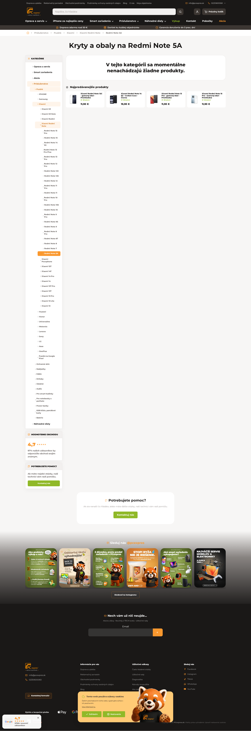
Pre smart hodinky (44, 394)
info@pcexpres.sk (37, 675)
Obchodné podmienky (75, 3)
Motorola (43, 326)
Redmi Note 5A (51, 253)
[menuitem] (36, 21)
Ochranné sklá (42, 364)
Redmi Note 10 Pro (50, 198)
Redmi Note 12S (51, 176)
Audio (39, 389)
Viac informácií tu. (88, 707)
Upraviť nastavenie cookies (215, 722)
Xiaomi (42, 104)
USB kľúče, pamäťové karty (46, 411)
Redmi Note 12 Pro (50, 165)
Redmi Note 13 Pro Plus (50, 151)
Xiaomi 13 (46, 306)
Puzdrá (39, 89)
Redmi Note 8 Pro (50, 232)
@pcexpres (135, 543)
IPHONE (42, 94)
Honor (42, 317)
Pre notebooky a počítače (43, 399)
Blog (125, 3)
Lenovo (42, 331)
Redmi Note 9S (51, 222)
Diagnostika (137, 679)
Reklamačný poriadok (53, 3)
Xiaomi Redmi (48, 119)
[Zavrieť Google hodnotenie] (38, 718)
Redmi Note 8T (51, 238)
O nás (131, 3)
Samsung (43, 99)
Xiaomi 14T (46, 271)
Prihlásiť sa (158, 632)
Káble (39, 374)
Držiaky (39, 379)
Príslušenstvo (41, 83)
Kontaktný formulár (40, 696)
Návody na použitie (140, 684)
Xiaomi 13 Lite (48, 301)
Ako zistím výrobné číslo (142, 689)
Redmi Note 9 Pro (50, 215)
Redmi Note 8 (50, 243)
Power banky (42, 406)
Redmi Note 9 (50, 227)
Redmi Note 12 (51, 181)
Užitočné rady (138, 674)
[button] (30, 72)
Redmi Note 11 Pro (50, 187)
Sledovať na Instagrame (125, 595)
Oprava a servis (42, 66)
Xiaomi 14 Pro (48, 276)
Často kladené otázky (141, 669)
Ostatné (40, 384)
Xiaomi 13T (46, 291)
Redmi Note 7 (50, 248)
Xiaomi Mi (46, 109)
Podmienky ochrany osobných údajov (104, 3)
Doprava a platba (33, 3)
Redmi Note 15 (51, 138)
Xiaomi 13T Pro (48, 286)
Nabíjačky (40, 369)
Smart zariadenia (43, 72)
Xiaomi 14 (46, 281)
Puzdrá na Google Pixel (47, 357)
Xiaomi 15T (46, 266)
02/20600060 (35, 680)
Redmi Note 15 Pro (50, 132)
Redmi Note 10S (51, 205)
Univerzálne (44, 321)
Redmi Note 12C (51, 171)
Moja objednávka (144, 3)
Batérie (39, 418)
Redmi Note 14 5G (51, 143)
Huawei (42, 312)
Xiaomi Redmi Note (48, 124)
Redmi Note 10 (51, 210)
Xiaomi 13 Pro (48, 296)
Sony (41, 336)
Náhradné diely (42, 424)
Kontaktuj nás (44, 483)
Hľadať (180, 11)
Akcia (37, 78)
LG (40, 341)
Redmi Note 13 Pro (50, 158)
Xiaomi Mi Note (49, 114)
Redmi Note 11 (50, 193)
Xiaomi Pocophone (47, 260)
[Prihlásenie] (197, 11)
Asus (41, 346)
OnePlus (43, 351)
